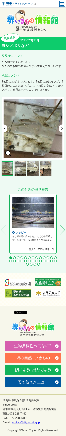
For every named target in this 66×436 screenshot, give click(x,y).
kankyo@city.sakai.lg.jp (26, 422)
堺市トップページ (24, 3)
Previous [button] (4, 128)
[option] (33, 128)
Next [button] (61, 128)
